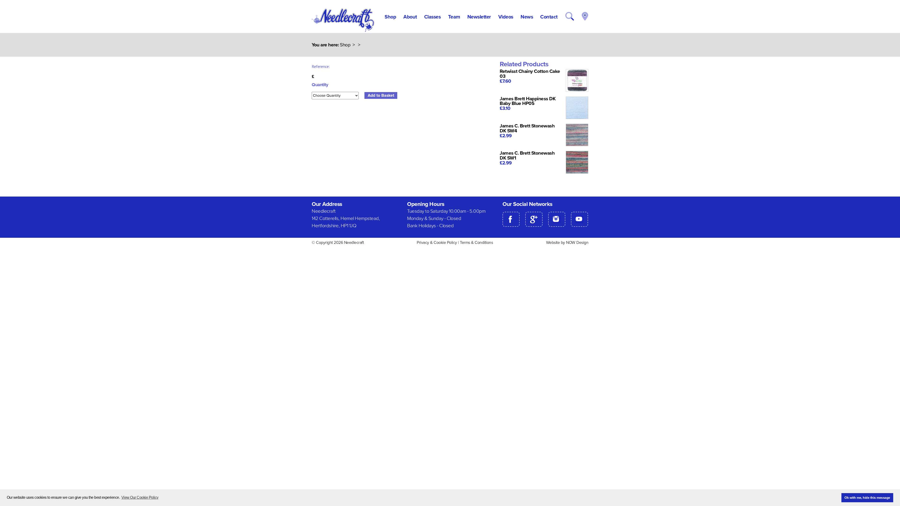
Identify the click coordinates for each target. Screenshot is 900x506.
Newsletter (479, 17)
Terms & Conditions (476, 242)
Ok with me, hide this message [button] (867, 497)
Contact (549, 17)
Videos (505, 17)
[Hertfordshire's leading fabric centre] (343, 30)
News (527, 17)
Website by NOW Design (567, 242)
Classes (432, 17)
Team (454, 17)
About (410, 17)
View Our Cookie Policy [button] (139, 497)
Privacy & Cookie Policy (437, 242)
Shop (390, 17)
